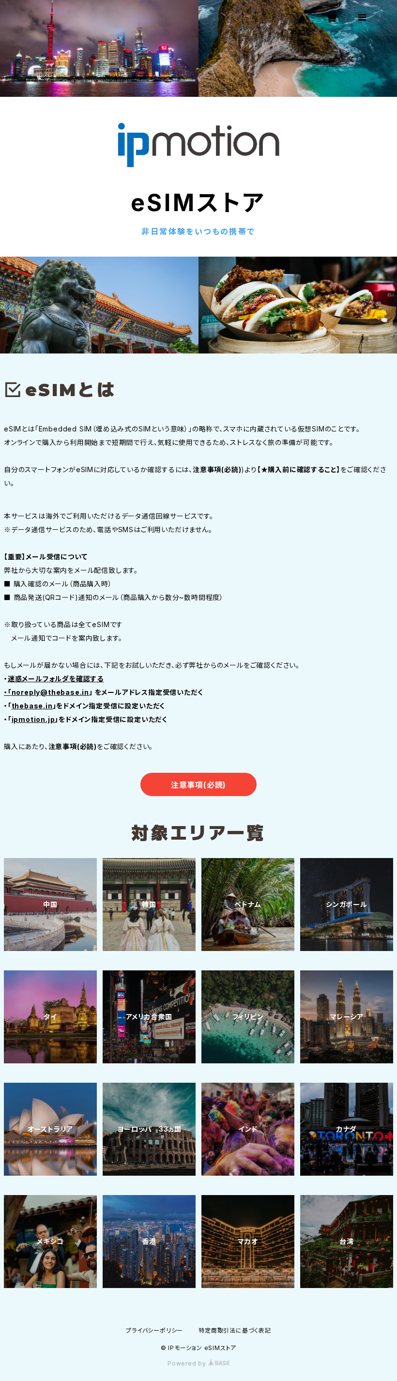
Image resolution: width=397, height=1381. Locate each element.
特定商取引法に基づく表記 (234, 1330)
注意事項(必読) (198, 785)
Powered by (188, 1363)
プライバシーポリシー (154, 1330)
